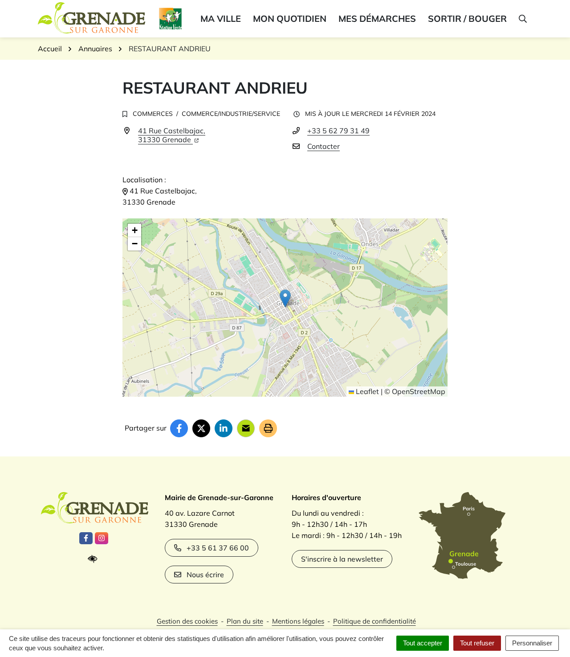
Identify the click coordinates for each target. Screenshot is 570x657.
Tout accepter (422, 643)
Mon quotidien (289, 18)
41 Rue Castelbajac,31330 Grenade (171, 135)
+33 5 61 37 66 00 (218, 547)
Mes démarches (377, 18)
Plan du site (245, 621)
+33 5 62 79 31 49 (338, 130)
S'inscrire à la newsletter (342, 558)
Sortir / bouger (467, 18)
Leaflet (366, 391)
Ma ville (220, 18)
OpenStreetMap (418, 391)
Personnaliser (532, 643)
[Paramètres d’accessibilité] (94, 559)
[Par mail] (246, 428)
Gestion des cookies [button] (187, 621)
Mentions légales (298, 621)
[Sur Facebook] (179, 428)
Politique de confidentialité (374, 621)
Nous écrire (205, 574)
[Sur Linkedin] (223, 428)
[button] (522, 18)
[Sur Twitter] (201, 428)
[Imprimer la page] (268, 428)
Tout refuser (477, 643)
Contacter (323, 146)
